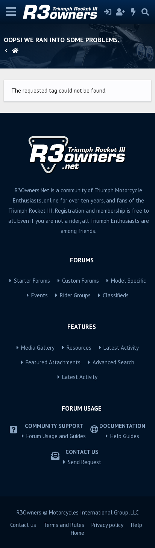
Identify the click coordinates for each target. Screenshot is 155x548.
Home (77, 532)
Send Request (84, 462)
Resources (79, 347)
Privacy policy (107, 524)
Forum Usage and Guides (56, 436)
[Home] (15, 50)
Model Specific (128, 280)
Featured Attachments (53, 362)
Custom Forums (80, 280)
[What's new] (134, 12)
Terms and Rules (64, 524)
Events (39, 295)
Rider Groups (75, 295)
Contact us (23, 524)
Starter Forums (32, 280)
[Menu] (11, 11)
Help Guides (124, 436)
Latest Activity (121, 347)
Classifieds (116, 295)
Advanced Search (113, 362)
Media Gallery (38, 347)
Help (136, 524)
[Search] (145, 12)
